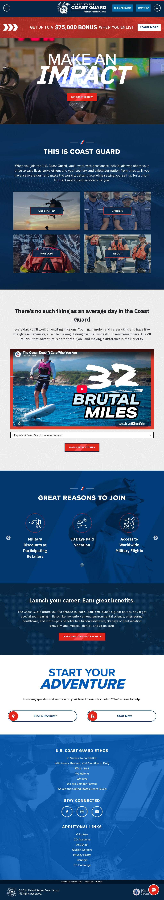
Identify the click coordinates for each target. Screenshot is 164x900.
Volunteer (82, 834)
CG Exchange (82, 865)
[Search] (157, 8)
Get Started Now (82, 97)
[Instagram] (82, 811)
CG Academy (82, 839)
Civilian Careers (82, 850)
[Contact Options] (153, 889)
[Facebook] (67, 811)
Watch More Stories (82, 447)
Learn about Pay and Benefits (82, 636)
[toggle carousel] (82, 564)
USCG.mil (82, 844)
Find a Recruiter (122, 8)
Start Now (143, 8)
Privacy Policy (82, 855)
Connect (82, 860)
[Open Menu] (6, 8)
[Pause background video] (82, 106)
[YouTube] (97, 811)
